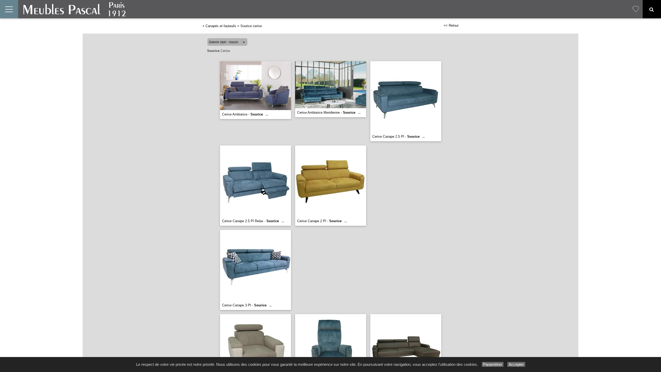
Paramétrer (492, 364)
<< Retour (451, 25)
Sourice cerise (251, 26)
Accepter (516, 364)
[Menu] (9, 9)
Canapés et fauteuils (221, 26)
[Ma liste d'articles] (636, 9)
